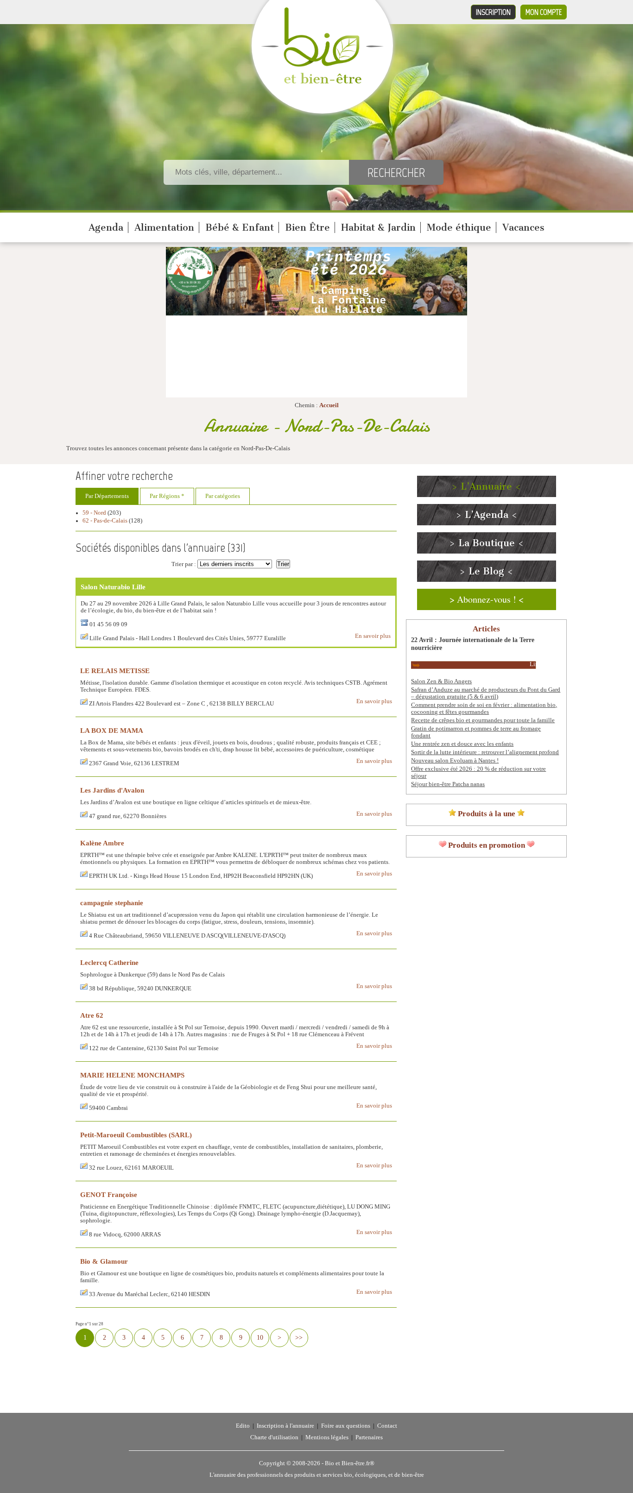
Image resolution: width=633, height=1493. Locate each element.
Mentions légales (326, 1437)
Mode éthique (459, 227)
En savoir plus (373, 636)
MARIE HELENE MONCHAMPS (132, 1075)
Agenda (106, 227)
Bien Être (307, 227)
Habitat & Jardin (378, 227)
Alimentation (164, 227)
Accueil (329, 405)
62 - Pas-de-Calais (104, 520)
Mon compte (543, 12)
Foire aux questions (345, 1426)
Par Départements (107, 496)
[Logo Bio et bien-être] (322, 81)
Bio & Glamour (104, 1261)
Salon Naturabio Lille (113, 587)
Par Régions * (167, 496)
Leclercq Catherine (109, 962)
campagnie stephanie (111, 903)
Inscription (493, 12)
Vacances (523, 227)
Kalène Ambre (102, 843)
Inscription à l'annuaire (285, 1426)
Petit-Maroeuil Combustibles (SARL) (136, 1135)
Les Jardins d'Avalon (112, 790)
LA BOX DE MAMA (111, 730)
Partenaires (369, 1437)
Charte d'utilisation (274, 1437)
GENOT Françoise (108, 1194)
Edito (243, 1426)
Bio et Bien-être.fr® (349, 1463)
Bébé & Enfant (239, 227)
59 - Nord (94, 513)
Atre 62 (91, 1015)
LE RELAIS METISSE (115, 670)
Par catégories (222, 496)
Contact (387, 1426)
